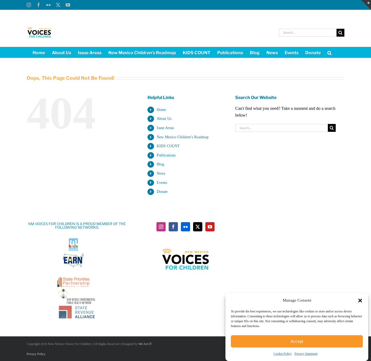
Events (162, 183)
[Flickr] (185, 226)
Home (161, 110)
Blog (160, 164)
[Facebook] (173, 226)
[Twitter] (197, 226)
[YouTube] (210, 226)
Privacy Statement (305, 354)
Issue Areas (165, 128)
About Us (164, 119)
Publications (166, 155)
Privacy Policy (36, 354)
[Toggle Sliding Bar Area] (366, 5)
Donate (162, 192)
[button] (360, 300)
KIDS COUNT (168, 146)
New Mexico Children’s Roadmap (183, 137)
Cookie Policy (282, 354)
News (161, 173)
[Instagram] (161, 226)
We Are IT (145, 344)
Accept (297, 341)
